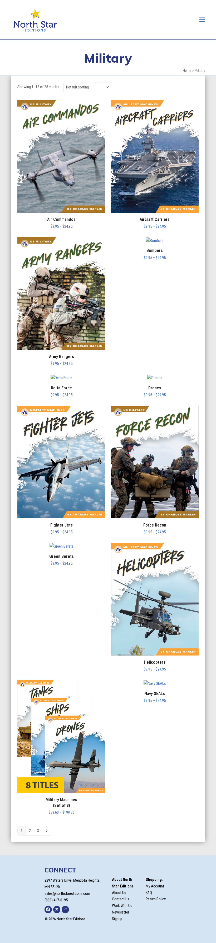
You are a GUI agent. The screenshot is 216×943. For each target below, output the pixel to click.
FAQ (149, 892)
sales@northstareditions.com (67, 893)
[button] (202, 19)
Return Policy (156, 899)
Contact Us (120, 899)
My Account (155, 886)
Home (187, 70)
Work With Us (122, 905)
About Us (119, 892)
